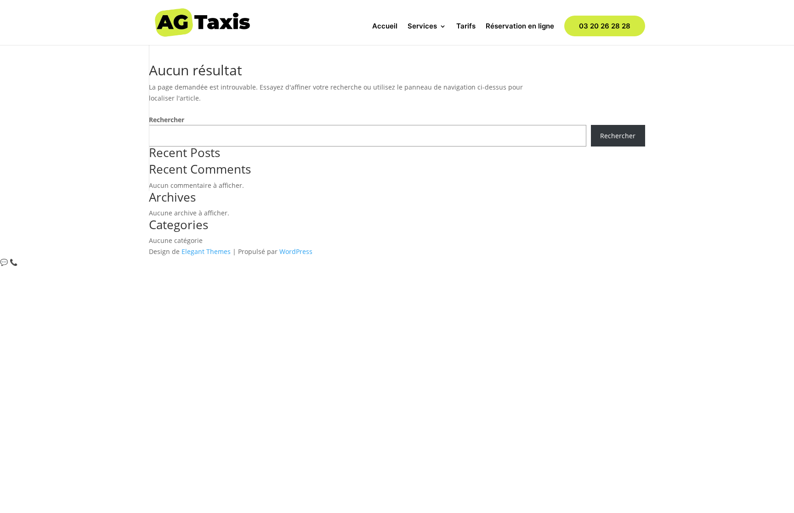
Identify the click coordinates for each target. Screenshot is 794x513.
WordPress (295, 251)
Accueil (384, 26)
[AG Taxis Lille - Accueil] (202, 22)
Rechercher (166, 119)
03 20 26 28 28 (604, 26)
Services (422, 26)
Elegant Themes (206, 251)
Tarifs (466, 26)
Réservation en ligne (520, 26)
